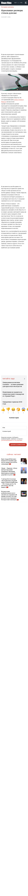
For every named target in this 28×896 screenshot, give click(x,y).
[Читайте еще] (24, 379)
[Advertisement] (14, 37)
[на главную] (6, 3)
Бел (15, 2)
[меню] (26, 3)
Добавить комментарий (18, 444)
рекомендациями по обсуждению (11, 440)
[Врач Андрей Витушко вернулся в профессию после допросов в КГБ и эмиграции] (14, 461)
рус (21, 2)
